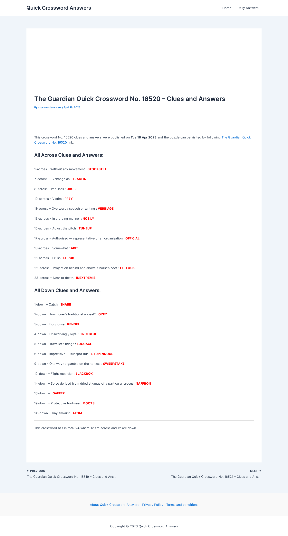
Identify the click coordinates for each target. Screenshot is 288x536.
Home (226, 8)
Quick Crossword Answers (58, 8)
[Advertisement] (144, 65)
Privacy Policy (152, 505)
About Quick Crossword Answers (114, 505)
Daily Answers (247, 8)
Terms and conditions (182, 505)
